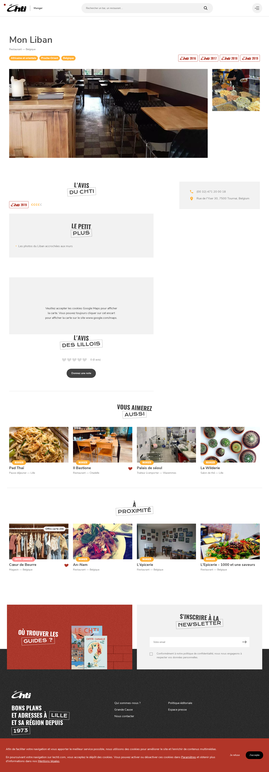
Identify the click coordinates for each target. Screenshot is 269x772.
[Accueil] (16, 8)
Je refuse (235, 755)
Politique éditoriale (180, 703)
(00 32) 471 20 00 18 (211, 192)
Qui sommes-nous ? (127, 703)
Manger (38, 8)
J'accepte (254, 755)
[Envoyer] (244, 642)
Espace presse (177, 710)
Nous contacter (124, 716)
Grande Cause (123, 710)
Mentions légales (48, 761)
